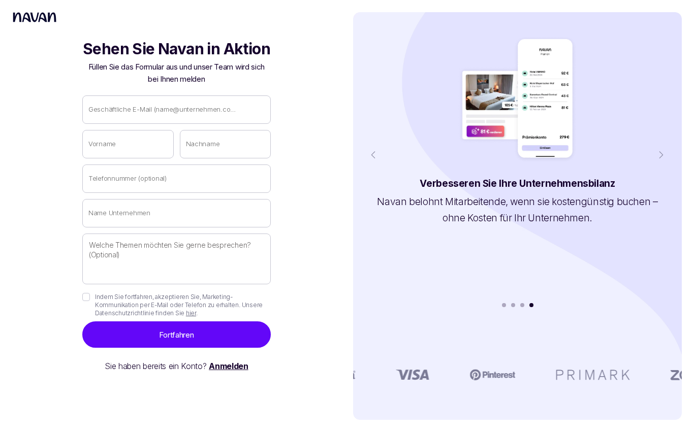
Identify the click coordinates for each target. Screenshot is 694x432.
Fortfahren (176, 335)
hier (191, 313)
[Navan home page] (34, 17)
